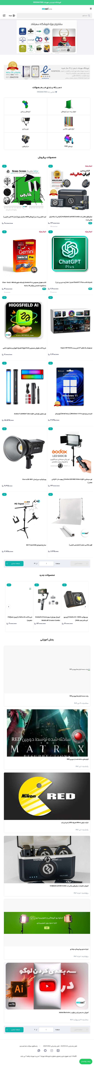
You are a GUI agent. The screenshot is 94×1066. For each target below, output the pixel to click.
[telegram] (45, 1050)
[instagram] (51, 1050)
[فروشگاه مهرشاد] (46, 8)
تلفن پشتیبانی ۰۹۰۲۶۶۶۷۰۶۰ (69, 1046)
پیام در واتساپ (85, 1061)
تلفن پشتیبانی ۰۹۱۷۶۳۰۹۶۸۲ (51, 1046)
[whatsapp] (38, 1050)
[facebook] (58, 1050)
